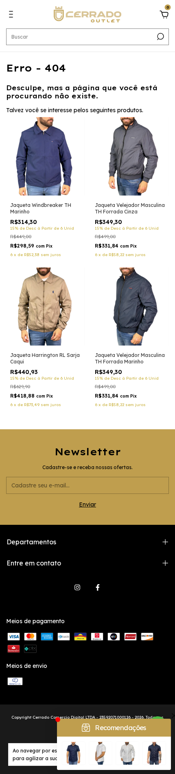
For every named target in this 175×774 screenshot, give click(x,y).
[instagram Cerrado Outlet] (77, 587)
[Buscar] (160, 36)
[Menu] (12, 15)
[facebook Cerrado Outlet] (97, 587)
